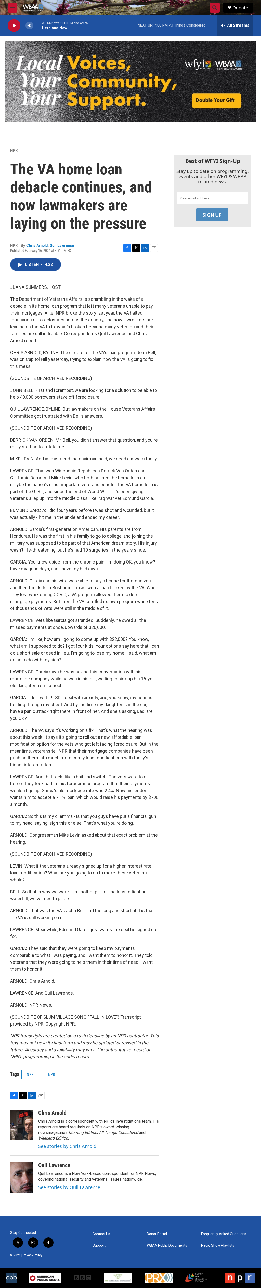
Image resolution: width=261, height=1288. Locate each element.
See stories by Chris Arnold (67, 1146)
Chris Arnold (37, 245)
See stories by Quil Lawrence (69, 1187)
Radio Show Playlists (217, 1245)
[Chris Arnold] (21, 1125)
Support (99, 1245)
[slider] (37, 25)
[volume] (29, 25)
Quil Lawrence (62, 245)
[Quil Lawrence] (21, 1177)
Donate (240, 7)
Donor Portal (157, 1234)
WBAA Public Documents (167, 1245)
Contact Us (101, 1234)
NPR (14, 150)
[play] (14, 26)
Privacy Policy (32, 1255)
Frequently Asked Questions (223, 1234)
